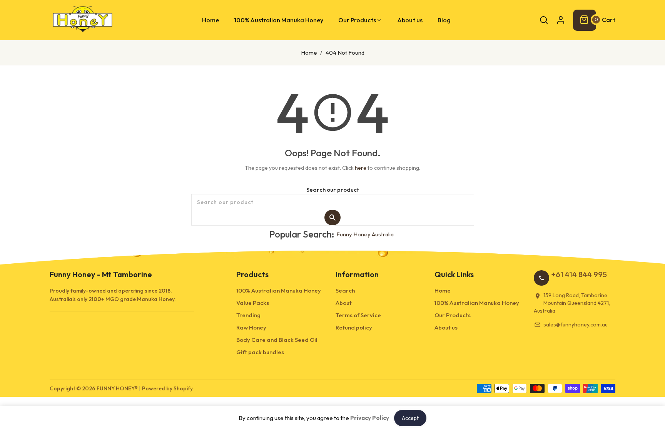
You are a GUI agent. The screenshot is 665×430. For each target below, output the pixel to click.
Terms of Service (358, 315)
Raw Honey (251, 327)
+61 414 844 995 (579, 274)
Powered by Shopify (167, 388)
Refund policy (354, 327)
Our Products (452, 315)
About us (446, 327)
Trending (248, 315)
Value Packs (252, 302)
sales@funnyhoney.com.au (575, 324)
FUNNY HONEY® (117, 388)
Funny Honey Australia (365, 234)
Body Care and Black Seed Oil (276, 339)
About (344, 302)
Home (309, 52)
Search (345, 290)
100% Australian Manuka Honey (278, 290)
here (360, 167)
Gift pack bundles (260, 352)
